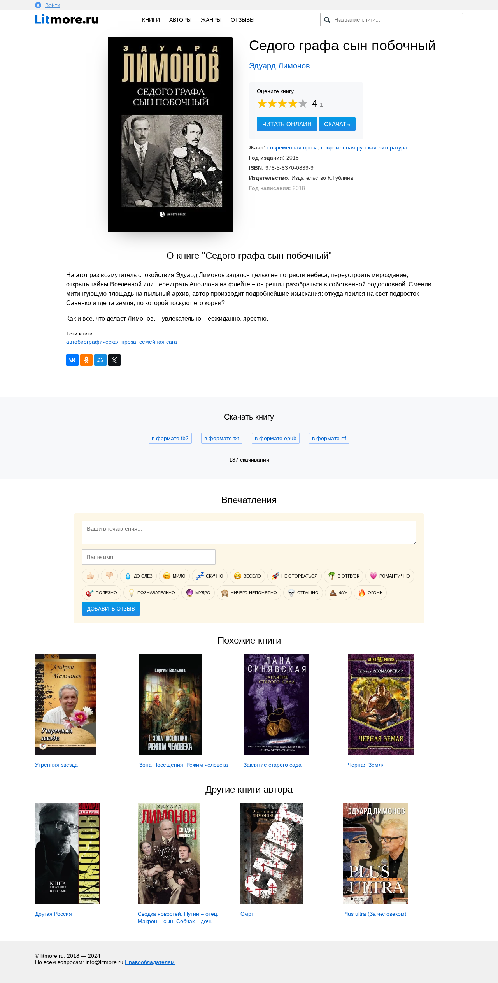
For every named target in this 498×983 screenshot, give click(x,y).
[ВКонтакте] (72, 360)
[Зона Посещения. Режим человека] (170, 753)
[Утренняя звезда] (65, 753)
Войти (52, 5)
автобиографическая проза (101, 342)
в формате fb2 (170, 438)
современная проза (292, 147)
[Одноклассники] (86, 360)
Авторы (180, 20)
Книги (151, 20)
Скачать (337, 124)
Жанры (211, 20)
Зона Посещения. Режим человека (183, 765)
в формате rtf (329, 438)
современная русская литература (364, 147)
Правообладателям (150, 962)
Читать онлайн (287, 124)
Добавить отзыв (111, 609)
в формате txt (221, 438)
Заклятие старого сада (273, 765)
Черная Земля (366, 765)
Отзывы (242, 20)
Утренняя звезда (56, 765)
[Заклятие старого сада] (276, 753)
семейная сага (158, 342)
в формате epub (275, 438)
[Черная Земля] (381, 753)
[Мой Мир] (100, 360)
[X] (114, 360)
